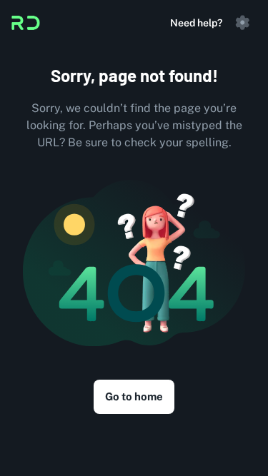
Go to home (134, 396)
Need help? (196, 23)
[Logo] (25, 23)
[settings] (242, 23)
